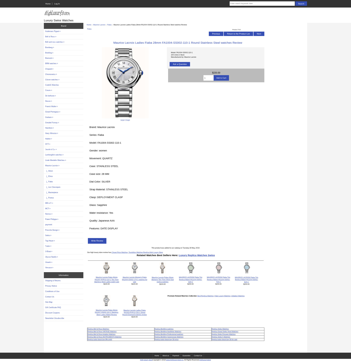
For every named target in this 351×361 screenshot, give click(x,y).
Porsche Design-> (52, 230)
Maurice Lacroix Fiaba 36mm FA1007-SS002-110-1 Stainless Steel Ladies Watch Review (106, 312)
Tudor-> (48, 246)
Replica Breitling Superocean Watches (169, 337)
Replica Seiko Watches (220, 329)
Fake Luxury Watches (223, 296)
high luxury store (146, 360)
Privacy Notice (51, 286)
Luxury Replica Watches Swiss (197, 255)
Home (48, 4)
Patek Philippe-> (51, 219)
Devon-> (48, 101)
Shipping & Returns (53, 281)
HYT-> (47, 144)
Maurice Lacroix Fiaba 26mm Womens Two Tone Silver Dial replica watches (163, 280)
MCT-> (48, 209)
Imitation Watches (238, 296)
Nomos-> (49, 214)
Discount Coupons (52, 313)
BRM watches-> (51, 63)
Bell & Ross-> (50, 37)
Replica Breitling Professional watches (169, 334)
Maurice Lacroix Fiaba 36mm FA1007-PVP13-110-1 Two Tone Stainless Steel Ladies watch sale (106, 279)
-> (52, 166)
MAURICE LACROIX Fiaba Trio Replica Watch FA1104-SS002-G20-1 (190, 279)
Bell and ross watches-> (54, 42)
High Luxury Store (156, 252)
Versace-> (49, 268)
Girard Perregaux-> (52, 112)
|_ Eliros (49, 176)
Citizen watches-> (52, 80)
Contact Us (49, 297)
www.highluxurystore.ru (174, 360)
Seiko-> (48, 235)
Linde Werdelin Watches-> (55, 160)
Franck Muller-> (51, 106)
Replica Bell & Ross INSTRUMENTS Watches (104, 337)
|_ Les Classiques (52, 187)
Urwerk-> (48, 262)
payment (48, 225)
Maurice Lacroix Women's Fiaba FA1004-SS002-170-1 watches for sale (134, 279)
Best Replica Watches (205, 296)
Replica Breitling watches (164, 329)
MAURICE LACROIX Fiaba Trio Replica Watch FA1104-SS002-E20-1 (246, 280)
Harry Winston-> (51, 133)
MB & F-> (49, 203)
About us (165, 356)
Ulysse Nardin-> (51, 257)
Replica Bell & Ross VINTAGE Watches (102, 331)
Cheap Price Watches (120, 252)
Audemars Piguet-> (53, 31)
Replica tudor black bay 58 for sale (224, 339)
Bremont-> (49, 58)
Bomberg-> (49, 47)
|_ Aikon (49, 171)
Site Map (48, 302)
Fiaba (109, 25)
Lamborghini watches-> (54, 155)
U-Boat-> (48, 251)
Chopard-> (49, 69)
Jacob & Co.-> (51, 149)
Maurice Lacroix (99, 25)
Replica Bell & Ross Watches (98, 329)
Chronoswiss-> (51, 74)
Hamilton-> (49, 128)
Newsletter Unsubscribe (54, 318)
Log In (57, 4)
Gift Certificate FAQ (53, 307)
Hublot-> (48, 139)
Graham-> (49, 117)
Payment (175, 356)
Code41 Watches (52, 85)
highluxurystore (205, 360)
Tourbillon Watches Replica (139, 252)
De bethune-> (50, 96)
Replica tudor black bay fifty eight (99, 339)
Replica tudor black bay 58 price (167, 339)
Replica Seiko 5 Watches (221, 337)
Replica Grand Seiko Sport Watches (225, 331)
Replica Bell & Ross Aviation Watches (101, 334)
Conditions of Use (52, 291)
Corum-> (48, 90)
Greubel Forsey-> (52, 123)
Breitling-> (49, 53)
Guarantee (186, 356)
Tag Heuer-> (50, 241)
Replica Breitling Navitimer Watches (168, 331)
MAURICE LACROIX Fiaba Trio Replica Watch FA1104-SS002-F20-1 (218, 279)
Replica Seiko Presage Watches (224, 334)
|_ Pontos (49, 198)
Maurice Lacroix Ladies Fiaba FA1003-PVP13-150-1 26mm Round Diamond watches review (134, 312)
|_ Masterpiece (51, 192)
